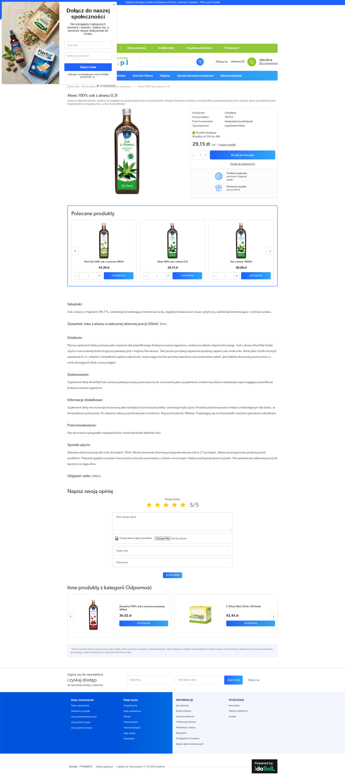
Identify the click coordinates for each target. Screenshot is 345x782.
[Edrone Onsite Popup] (172, 391)
